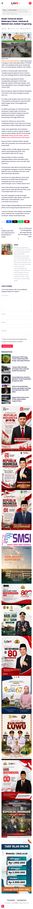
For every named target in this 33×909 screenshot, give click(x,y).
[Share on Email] (27, 221)
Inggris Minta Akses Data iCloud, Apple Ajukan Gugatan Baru (20, 399)
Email (3, 322)
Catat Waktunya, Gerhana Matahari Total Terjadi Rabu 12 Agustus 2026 (21, 379)
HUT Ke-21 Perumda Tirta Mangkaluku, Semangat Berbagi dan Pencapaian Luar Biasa (25, 232)
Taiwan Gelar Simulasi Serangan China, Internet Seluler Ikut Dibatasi (20, 369)
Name (3, 314)
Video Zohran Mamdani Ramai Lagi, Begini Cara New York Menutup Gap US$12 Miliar (21, 389)
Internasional (26, 28)
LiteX (16, 903)
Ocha (5, 28)
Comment (5, 295)
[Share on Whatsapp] (21, 221)
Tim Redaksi (11, 900)
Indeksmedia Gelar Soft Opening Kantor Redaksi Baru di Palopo (8, 234)
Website (4, 331)
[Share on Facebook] (9, 221)
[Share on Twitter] (15, 221)
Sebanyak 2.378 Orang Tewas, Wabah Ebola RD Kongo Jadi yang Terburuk (21, 359)
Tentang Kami (21, 900)
